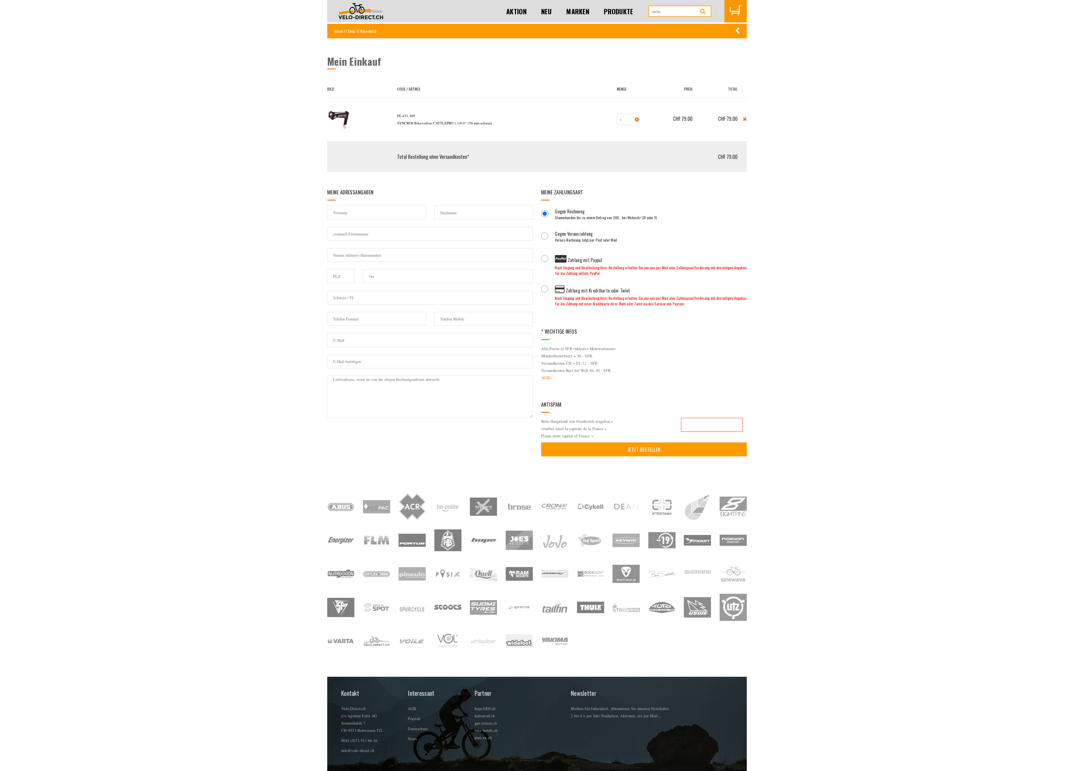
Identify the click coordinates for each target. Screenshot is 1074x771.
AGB (412, 708)
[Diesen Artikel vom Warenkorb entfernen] (745, 118)
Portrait (414, 718)
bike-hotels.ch (486, 730)
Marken (577, 11)
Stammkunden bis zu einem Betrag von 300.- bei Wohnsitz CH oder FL (606, 215)
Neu (546, 11)
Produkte (618, 11)
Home (338, 31)
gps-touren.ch (486, 723)
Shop (351, 31)
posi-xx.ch (483, 737)
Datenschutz (418, 728)
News (412, 738)
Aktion (516, 11)
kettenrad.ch (485, 715)
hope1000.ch (485, 708)
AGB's (546, 377)
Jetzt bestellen (644, 449)
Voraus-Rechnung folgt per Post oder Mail (586, 237)
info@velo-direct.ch (357, 750)
